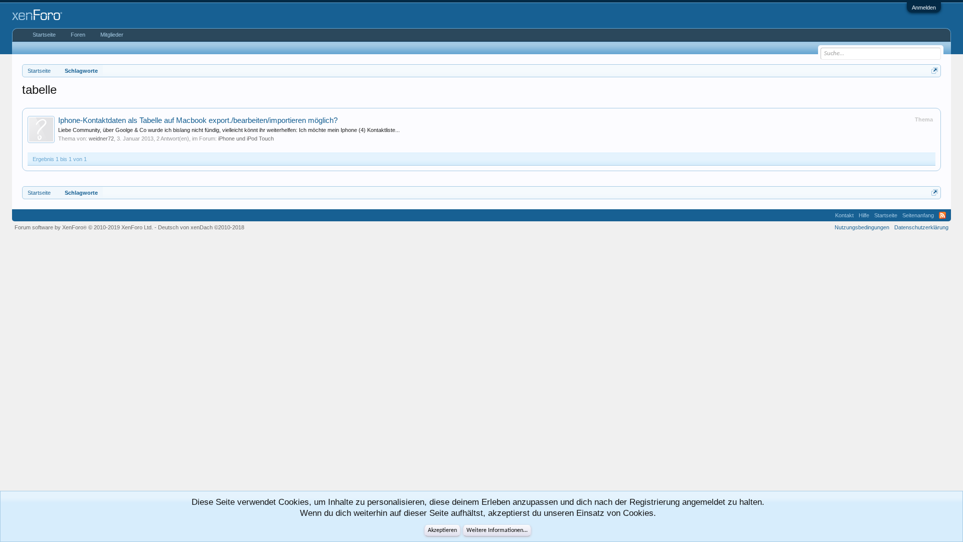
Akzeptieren (442, 530)
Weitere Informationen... (497, 530)
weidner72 (101, 139)
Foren (78, 35)
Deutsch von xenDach (201, 227)
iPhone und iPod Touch (246, 139)
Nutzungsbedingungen (862, 227)
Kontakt (844, 215)
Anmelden (924, 8)
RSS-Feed (942, 215)
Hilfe (864, 215)
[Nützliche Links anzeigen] (934, 70)
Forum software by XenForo (84, 227)
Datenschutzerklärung (921, 227)
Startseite (44, 35)
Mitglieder (111, 35)
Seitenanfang (918, 215)
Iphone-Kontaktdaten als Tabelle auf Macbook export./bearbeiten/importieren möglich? (198, 120)
